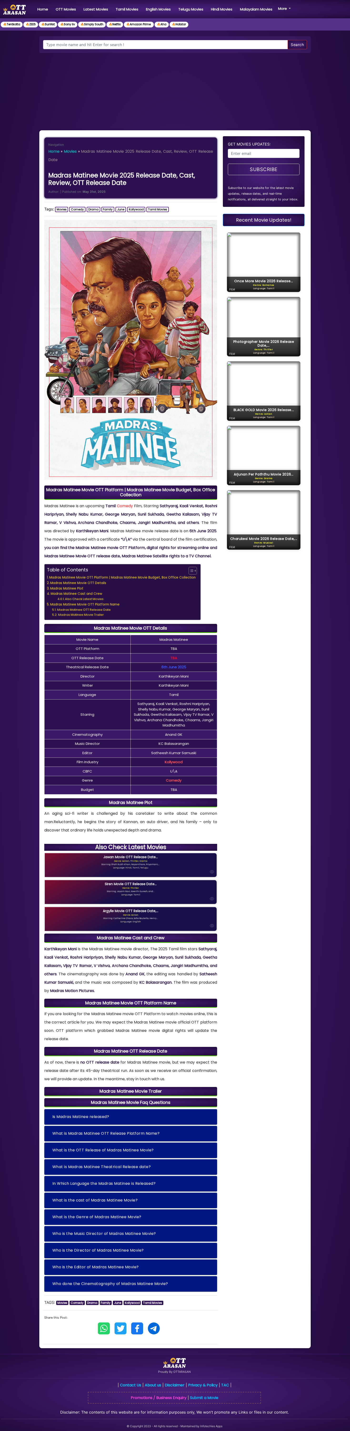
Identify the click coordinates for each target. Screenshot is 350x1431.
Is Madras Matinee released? (80, 1116)
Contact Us (130, 1385)
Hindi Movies (221, 9)
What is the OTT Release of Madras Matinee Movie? (103, 1150)
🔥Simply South (91, 24)
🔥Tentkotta (11, 24)
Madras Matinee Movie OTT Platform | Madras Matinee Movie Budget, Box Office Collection (122, 577)
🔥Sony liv (67, 24)
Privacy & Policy (203, 1385)
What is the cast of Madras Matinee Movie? (95, 1200)
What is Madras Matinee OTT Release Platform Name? (106, 1133)
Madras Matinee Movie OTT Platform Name (85, 604)
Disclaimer (175, 1385)
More (283, 8)
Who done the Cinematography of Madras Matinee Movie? (110, 1283)
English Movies (158, 9)
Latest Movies (96, 9)
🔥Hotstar (179, 24)
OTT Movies (66, 9)
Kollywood (136, 209)
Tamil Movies (127, 9)
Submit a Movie (204, 1397)
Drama (93, 209)
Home (43, 9)
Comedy (77, 209)
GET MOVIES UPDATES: (249, 144)
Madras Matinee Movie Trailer (81, 615)
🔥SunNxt (48, 24)
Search (297, 44)
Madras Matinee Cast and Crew (76, 593)
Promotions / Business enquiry (158, 1397)
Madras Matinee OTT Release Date (84, 610)
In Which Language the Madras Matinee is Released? (104, 1183)
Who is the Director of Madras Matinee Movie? (98, 1250)
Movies (70, 151)
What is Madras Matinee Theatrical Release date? (101, 1167)
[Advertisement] (175, 88)
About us (153, 1385)
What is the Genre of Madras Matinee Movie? (96, 1217)
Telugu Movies (190, 9)
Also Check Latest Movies (84, 599)
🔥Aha (161, 24)
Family (108, 209)
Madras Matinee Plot (66, 588)
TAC (225, 1385)
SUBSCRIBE (264, 169)
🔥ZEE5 (31, 24)
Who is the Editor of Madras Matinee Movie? (95, 1267)
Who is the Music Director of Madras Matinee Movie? (104, 1233)
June (120, 209)
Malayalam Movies (256, 9)
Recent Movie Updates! (263, 220)
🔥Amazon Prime (138, 24)
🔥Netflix (115, 24)
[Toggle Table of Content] (190, 571)
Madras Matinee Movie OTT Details (78, 583)
